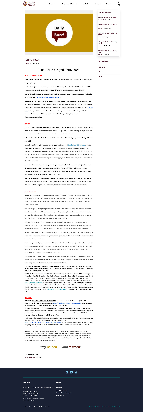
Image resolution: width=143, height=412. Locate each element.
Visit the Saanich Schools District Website (36, 407)
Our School (52, 4)
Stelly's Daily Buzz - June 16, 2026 (107, 42)
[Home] (29, 4)
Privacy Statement (62, 390)
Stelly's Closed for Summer (107, 17)
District (101, 72)
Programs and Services (69, 4)
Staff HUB (59, 395)
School (27, 63)
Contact (108, 4)
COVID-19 (102, 67)
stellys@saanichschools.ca (35, 398)
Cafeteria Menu (30, 357)
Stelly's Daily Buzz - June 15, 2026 (107, 51)
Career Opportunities (63, 393)
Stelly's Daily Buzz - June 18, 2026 (107, 34)
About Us (59, 387)
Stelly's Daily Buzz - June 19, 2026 (107, 25)
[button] (118, 2)
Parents (97, 4)
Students (86, 4)
